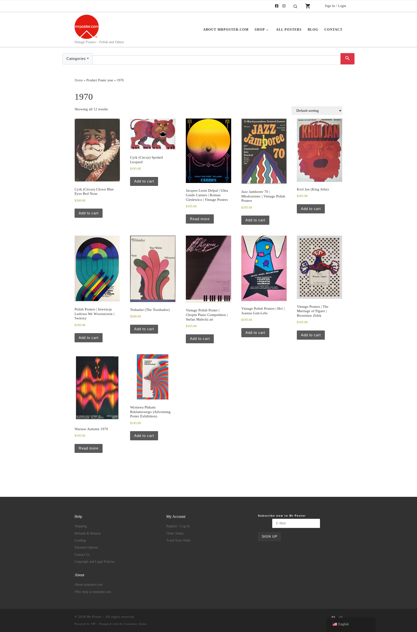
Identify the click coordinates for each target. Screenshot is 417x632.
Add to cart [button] (88, 213)
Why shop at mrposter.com (93, 592)
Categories (76, 58)
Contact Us (82, 554)
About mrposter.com (89, 584)
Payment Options (86, 547)
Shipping (81, 526)
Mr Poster (94, 616)
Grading (80, 540)
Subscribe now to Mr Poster (282, 515)
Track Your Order (178, 540)
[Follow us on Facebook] (276, 6)
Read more (200, 219)
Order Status (174, 533)
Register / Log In (178, 526)
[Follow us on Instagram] (283, 6)
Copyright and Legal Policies (94, 561)
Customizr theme (135, 623)
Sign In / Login (335, 6)
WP (93, 623)
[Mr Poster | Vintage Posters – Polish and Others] (87, 26)
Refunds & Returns (88, 533)
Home (79, 80)
